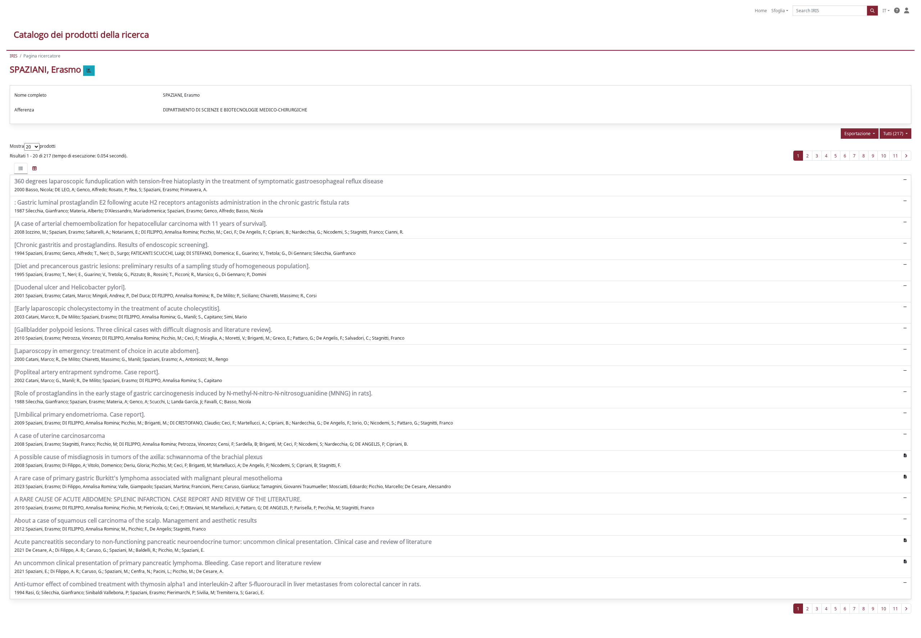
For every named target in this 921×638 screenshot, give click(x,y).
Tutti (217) (893, 133)
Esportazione (858, 133)
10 (883, 156)
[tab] (21, 168)
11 (895, 156)
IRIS (14, 56)
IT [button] (884, 11)
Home (761, 11)
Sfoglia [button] (778, 11)
